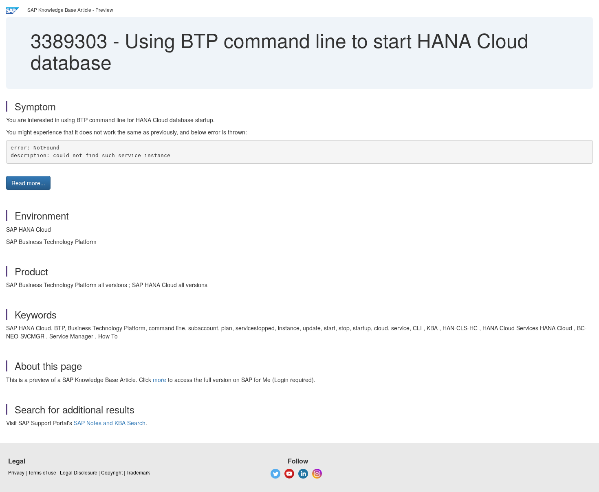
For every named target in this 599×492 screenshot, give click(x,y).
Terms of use (42, 472)
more (159, 380)
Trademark (138, 472)
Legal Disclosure (78, 472)
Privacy (16, 472)
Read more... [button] (28, 183)
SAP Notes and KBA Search (109, 423)
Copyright (112, 472)
